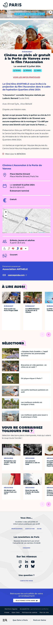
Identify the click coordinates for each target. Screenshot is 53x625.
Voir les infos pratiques (26, 77)
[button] (26, 219)
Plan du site (44, 612)
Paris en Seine (39, 620)
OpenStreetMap (41, 232)
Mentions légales (11, 609)
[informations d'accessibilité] (15, 248)
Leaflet (31, 232)
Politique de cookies (29, 612)
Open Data (16, 612)
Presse (6, 612)
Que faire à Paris (20, 620)
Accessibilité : (34, 609)
